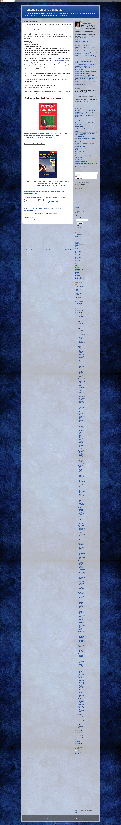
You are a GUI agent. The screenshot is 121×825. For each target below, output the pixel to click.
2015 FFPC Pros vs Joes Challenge (81, 461)
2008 (78, 743)
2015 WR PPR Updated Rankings (81, 678)
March (80, 721)
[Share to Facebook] (55, 213)
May (79, 716)
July (79, 332)
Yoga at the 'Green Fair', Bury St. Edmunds (78, 294)
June (79, 714)
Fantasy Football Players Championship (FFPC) (79, 250)
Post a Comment (30, 219)
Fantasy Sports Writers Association (84, 167)
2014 (78, 730)
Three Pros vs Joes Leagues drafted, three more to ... (81, 453)
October (80, 323)
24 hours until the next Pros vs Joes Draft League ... (81, 445)
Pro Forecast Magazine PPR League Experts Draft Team (81, 605)
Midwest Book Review (81, 151)
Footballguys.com (54, 67)
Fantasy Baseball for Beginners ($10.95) (85, 71)
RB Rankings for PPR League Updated (81, 400)
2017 (78, 310)
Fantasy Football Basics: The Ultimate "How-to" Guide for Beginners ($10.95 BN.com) (85, 61)
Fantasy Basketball (78, 243)
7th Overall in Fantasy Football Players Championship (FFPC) (85, 134)
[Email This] (50, 213)
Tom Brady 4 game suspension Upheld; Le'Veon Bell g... (81, 382)
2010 (78, 739)
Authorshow (78, 121)
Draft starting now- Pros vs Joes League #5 (81, 394)
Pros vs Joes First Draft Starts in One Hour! (81, 579)
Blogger (78, 818)
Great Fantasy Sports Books (81, 656)
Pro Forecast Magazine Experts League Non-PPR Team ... (81, 511)
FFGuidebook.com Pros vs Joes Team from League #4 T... (81, 339)
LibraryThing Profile (80, 146)
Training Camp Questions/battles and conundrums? (81, 493)
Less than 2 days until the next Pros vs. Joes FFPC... (81, 468)
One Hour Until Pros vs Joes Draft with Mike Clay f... (81, 546)
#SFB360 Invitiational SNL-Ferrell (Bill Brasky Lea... (81, 436)
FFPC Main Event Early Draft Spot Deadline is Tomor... (81, 587)
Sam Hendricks (87, 23)
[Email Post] (47, 213)
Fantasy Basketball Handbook (83, 73)
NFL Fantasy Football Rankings (80, 278)
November (81, 320)
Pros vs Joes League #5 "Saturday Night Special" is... (81, 408)
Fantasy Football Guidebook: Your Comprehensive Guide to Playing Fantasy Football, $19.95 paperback (86, 52)
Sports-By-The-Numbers (79, 270)
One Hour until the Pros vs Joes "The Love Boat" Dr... (81, 427)
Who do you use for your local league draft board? (81, 648)
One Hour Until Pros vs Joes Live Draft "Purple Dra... (81, 373)
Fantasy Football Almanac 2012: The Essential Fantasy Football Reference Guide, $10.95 (85, 68)
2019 (78, 306)
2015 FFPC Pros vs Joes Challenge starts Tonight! (81, 595)
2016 (78, 312)
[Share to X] (53, 213)
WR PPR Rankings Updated (81, 366)
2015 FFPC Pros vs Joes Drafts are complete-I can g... (81, 360)
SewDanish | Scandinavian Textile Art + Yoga (79, 288)
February (80, 723)
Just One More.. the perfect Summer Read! (81, 709)
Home (48, 249)
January (80, 726)
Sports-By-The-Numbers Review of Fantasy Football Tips (84, 130)
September (81, 327)
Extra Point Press (79, 159)
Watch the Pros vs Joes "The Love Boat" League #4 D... (81, 417)
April (79, 718)
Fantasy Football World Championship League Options (81, 625)
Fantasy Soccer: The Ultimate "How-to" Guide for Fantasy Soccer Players (85, 79)
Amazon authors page (81, 161)
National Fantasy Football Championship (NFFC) (79, 256)
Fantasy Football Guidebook (43, 9)
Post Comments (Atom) (37, 253)
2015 (78, 314)
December (81, 316)
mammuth (65, 818)
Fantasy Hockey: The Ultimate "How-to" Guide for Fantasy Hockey (85, 76)
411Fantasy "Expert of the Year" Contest (85, 110)
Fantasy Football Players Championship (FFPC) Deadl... (81, 615)
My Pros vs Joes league (81, 633)
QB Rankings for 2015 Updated (81, 475)
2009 (78, 741)
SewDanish (78, 264)
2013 (78, 732)
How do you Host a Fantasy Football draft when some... (81, 640)
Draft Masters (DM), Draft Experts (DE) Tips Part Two (81, 350)
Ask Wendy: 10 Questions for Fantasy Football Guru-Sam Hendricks (85, 139)
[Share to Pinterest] (56, 213)
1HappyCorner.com (80, 136)
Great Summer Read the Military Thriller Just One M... (81, 664)
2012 (78, 735)
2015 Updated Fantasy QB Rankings (81, 701)
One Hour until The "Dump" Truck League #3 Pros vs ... (81, 520)
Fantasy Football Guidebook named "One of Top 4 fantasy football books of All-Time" (86, 143)
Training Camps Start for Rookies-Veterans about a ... (81, 502)
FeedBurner (80, 227)
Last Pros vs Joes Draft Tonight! (81, 389)
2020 (78, 304)
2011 (78, 737)
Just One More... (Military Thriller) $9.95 (85, 64)
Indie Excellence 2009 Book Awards (84, 155)
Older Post (68, 249)
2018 (78, 308)
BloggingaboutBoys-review (82, 128)
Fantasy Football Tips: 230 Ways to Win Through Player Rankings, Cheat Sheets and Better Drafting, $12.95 (85, 57)
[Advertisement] (47, 236)
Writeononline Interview (81, 119)
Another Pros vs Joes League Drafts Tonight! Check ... (81, 564)
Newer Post (28, 249)
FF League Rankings (78, 261)
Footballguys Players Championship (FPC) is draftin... (81, 572)
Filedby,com (78, 153)
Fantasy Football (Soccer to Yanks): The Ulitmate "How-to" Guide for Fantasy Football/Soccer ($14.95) (85, 83)
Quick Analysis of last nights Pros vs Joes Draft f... (81, 555)
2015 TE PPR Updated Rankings (81, 672)
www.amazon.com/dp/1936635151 (41, 137)
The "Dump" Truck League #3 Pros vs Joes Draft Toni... (81, 529)
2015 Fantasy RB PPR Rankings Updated (81, 694)
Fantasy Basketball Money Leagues (80, 274)
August (80, 330)
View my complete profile (81, 41)
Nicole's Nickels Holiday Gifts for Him (84, 122)
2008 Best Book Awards (81, 157)
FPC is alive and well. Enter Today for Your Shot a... (81, 686)
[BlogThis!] (51, 213)
